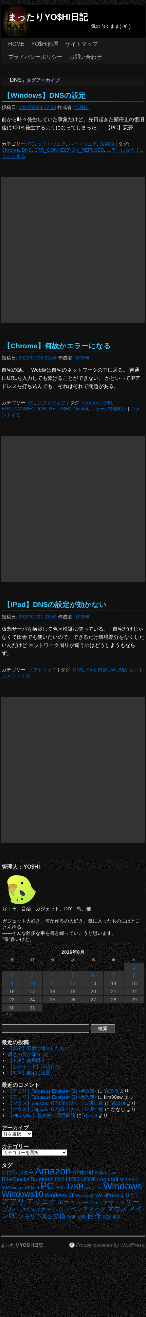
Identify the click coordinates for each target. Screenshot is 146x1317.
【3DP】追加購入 (26, 1060)
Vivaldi (81, 408)
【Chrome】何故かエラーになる (57, 346)
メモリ (27, 1216)
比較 (81, 1216)
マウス (117, 1208)
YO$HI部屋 (44, 44)
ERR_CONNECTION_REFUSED (69, 150)
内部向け (117, 408)
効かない (128, 669)
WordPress (107, 1195)
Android (82, 1172)
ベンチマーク (88, 1209)
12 (73, 983)
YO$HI (81, 107)
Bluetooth (42, 1179)
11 (52, 983)
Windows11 (84, 1195)
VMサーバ (93, 1188)
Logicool (107, 1179)
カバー (82, 1202)
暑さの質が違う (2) (28, 1054)
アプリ (13, 1201)
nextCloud (29, 1188)
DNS (27, 150)
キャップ (99, 1202)
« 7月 (7, 1015)
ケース (116, 1202)
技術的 (107, 144)
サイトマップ (81, 44)
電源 (116, 1216)
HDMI (88, 1179)
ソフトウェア (51, 144)
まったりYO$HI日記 (48, 17)
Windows (122, 1186)
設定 (107, 1216)
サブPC (23, 1210)
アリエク (41, 1202)
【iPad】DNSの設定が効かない (55, 604)
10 (32, 983)
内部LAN (107, 669)
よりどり (130, 1195)
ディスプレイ (58, 1210)
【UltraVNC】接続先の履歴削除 (41, 1115)
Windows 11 (59, 1195)
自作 (94, 1216)
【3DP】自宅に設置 (29, 1072)
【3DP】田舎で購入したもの (38, 1048)
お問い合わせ (85, 57)
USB (75, 1186)
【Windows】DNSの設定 (44, 95)
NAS (15, 1188)
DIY (59, 1179)
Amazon (53, 1171)
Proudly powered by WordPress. (110, 1245)
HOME (16, 44)
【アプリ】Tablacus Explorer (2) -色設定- (52, 1091)
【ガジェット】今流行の (34, 1066)
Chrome (10, 150)
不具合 (44, 1216)
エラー (98, 408)
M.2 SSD (129, 1179)
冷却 (71, 1216)
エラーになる (121, 150)
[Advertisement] (73, 250)
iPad (90, 669)
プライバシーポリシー (35, 57)
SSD (60, 1187)
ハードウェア (83, 144)
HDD (73, 1179)
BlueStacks (15, 1179)
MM (6, 1187)
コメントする (16, 676)
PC (31, 144)
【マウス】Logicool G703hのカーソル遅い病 (56, 1103)
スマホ (38, 1209)
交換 (59, 1216)
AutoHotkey (105, 1173)
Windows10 (22, 1194)
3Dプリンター (18, 1172)
